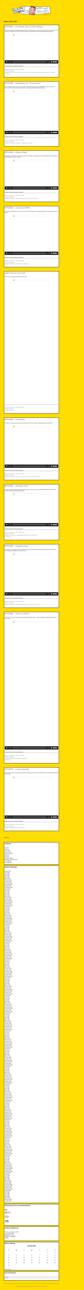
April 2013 (7, 1107)
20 (31, 1260)
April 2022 (7, 948)
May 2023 (7, 928)
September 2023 (8, 922)
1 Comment (7, 73)
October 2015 (8, 1063)
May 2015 (7, 1070)
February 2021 (8, 968)
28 (39, 1262)
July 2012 (7, 1121)
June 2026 (7, 874)
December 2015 (8, 1060)
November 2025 (8, 884)
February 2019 (8, 1004)
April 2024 (7, 912)
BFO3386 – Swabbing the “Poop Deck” (23, 83)
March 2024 (7, 914)
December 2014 (8, 1078)
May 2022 (7, 946)
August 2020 (8, 977)
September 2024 (8, 905)
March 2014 (7, 1091)
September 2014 (8, 1082)
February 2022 (8, 951)
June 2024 (7, 909)
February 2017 (8, 1039)
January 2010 (8, 1165)
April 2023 (7, 930)
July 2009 (7, 1174)
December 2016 (8, 1042)
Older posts (6, 837)
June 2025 (7, 891)
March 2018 (7, 1020)
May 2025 (7, 893)
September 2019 (8, 993)
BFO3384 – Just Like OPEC (17, 208)
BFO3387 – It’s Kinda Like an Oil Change (24, 27)
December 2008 (8, 1184)
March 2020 (7, 985)
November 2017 (8, 1026)
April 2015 (7, 1072)
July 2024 (7, 908)
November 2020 (8, 973)
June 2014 (7, 1087)
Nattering (18, 198)
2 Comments (8, 536)
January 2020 (8, 988)
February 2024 (8, 915)
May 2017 (7, 1035)
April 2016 (7, 1054)
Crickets (11, 408)
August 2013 (8, 1101)
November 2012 (8, 1115)
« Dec (6, 1269)
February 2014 (8, 1093)
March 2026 (7, 878)
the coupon (29, 143)
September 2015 (8, 1064)
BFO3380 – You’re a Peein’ (17, 614)
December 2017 (8, 1025)
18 (16, 1260)
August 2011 (8, 1137)
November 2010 (8, 1150)
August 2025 (8, 888)
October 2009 (8, 1170)
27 (31, 1262)
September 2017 (8, 1029)
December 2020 (8, 971)
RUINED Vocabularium (10, 1236)
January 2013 (8, 1112)
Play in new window (13, 66)
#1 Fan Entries (11, 72)
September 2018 (8, 1011)
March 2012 (7, 1127)
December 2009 (8, 1167)
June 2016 (7, 1051)
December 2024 (8, 900)
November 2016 (8, 1044)
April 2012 (7, 1125)
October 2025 (8, 886)
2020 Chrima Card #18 (15, 273)
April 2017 (7, 1036)
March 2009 (7, 1180)
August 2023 (8, 924)
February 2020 (8, 986)
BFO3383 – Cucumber (15, 419)
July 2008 (7, 1192)
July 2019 (7, 996)
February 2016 (8, 1057)
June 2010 (7, 1158)
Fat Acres (7, 849)
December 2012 (8, 1113)
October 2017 (8, 1028)
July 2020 (7, 979)
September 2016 (8, 1047)
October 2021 (8, 957)
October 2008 (8, 1187)
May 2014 (7, 1088)
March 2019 (7, 1002)
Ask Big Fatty (19, 263)
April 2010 (7, 1161)
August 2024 (8, 906)
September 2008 (8, 1189)
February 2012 (8, 1128)
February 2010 (8, 1164)
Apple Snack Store (20, 476)
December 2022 (8, 936)
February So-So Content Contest (24, 72)
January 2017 (8, 1041)
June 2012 (7, 1122)
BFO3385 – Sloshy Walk (16, 152)
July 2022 (7, 943)
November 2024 (8, 902)
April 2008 (7, 1196)
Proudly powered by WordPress (23, 1286)
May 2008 (7, 1195)
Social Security (33, 535)
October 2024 (8, 903)
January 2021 (8, 970)
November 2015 (8, 1062)
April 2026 (7, 877)
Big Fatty (22, 69)
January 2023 (8, 934)
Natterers (7, 855)
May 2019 (7, 999)
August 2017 (8, 1030)
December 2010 (8, 1149)
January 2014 (8, 1094)
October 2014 (8, 1081)
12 (24, 1257)
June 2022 (7, 945)
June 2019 (7, 998)
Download (20, 66)
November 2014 (8, 1079)
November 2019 (8, 991)
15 (47, 1257)
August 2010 (8, 1155)
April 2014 (7, 1090)
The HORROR (8, 861)
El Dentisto (11, 604)
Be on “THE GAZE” (9, 1233)
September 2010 (8, 1153)
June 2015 (7, 1069)
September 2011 (8, 1135)
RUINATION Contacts (10, 1235)
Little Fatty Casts (9, 853)
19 (24, 1260)
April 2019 (7, 1001)
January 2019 (8, 1005)
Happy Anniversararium (37, 72)
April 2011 (7, 1143)
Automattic (44, 1286)
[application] (31, 62)
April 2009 (7, 1178)
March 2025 (7, 896)
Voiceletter (52, 72)
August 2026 (8, 871)
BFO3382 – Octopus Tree (16, 486)
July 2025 (7, 890)
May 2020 (7, 982)
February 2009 (8, 1181)
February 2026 (8, 880)
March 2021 (7, 967)
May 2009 (7, 1177)
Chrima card (11, 410)
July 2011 (7, 1138)
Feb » (9, 1269)
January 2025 (8, 899)
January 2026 (8, 881)
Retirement (46, 72)
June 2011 (7, 1140)
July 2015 (7, 1067)
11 (16, 1257)
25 (16, 1262)
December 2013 (8, 1096)
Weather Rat (35, 198)
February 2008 (8, 1199)
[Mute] (51, 62)
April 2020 (7, 983)
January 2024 (8, 917)
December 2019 (8, 989)
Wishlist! (7, 1238)
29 (47, 1262)
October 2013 (8, 1099)
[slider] (55, 61)
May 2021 (7, 964)
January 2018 (8, 1023)
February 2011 (8, 1146)
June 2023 (7, 927)
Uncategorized (8, 862)
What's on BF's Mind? (19, 827)
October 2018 (8, 1010)
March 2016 (7, 1056)
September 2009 (8, 1171)
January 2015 (8, 1076)
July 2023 (7, 925)
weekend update (36, 476)
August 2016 (8, 1048)
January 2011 (8, 1147)
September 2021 (8, 958)
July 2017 (7, 1032)
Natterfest (18, 143)
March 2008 (7, 1198)
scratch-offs (31, 604)
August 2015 (8, 1066)
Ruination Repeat (9, 858)
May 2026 (7, 875)
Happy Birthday (20, 535)
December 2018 (8, 1007)
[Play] (7, 62)
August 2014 (8, 1084)
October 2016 (8, 1045)
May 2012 (7, 1124)
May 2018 (7, 1017)
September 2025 (8, 887)
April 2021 (7, 965)
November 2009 (8, 1168)
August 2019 (8, 995)
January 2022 (8, 952)
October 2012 (8, 1116)
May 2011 (7, 1141)
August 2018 (8, 1013)
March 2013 (7, 1109)
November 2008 (8, 1186)
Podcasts (12, 70)
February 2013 (8, 1110)
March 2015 (7, 1073)
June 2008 (7, 1193)
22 (47, 1260)
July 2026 (7, 872)
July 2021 (7, 961)
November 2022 (8, 937)
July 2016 (7, 1050)
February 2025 (8, 897)
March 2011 (7, 1144)
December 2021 (8, 954)
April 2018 (7, 1019)
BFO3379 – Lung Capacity (17, 769)
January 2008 (8, 1201)
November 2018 (8, 1008)
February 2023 (8, 933)
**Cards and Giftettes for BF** (12, 1232)
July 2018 (7, 1014)
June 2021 (7, 962)
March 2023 (7, 931)
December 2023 (8, 918)
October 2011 (8, 1134)
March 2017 (7, 1038)
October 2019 (8, 992)
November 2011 (8, 1133)
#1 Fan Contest (12, 535)
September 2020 (8, 976)
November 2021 (8, 955)
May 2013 (7, 1106)
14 (39, 1257)
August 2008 (8, 1190)
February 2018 (8, 1022)
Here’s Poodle (8, 852)
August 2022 (8, 942)
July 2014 (7, 1085)
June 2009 (7, 1175)
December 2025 (8, 883)
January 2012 (8, 1130)
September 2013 (8, 1100)
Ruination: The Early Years (11, 859)
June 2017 (7, 1033)
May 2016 (7, 1053)
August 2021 (8, 959)
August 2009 (8, 1172)
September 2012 (8, 1118)
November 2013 (8, 1097)
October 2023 (8, 921)
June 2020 (7, 980)
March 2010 (7, 1162)
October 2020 (8, 974)
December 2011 (8, 1131)
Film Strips (7, 850)
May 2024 (7, 911)
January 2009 (8, 1183)
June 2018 (7, 1016)
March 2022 (7, 949)
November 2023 (8, 920)
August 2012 (8, 1119)
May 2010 (7, 1159)
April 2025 (7, 894)
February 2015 (8, 1075)
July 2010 (7, 1156)
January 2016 (8, 1059)
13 (31, 1257)
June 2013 (7, 1104)
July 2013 (7, 1103)
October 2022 (8, 939)
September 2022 (8, 940)
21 (39, 1260)
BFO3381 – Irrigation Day (16, 546)
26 (24, 1262)
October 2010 (8, 1152)
